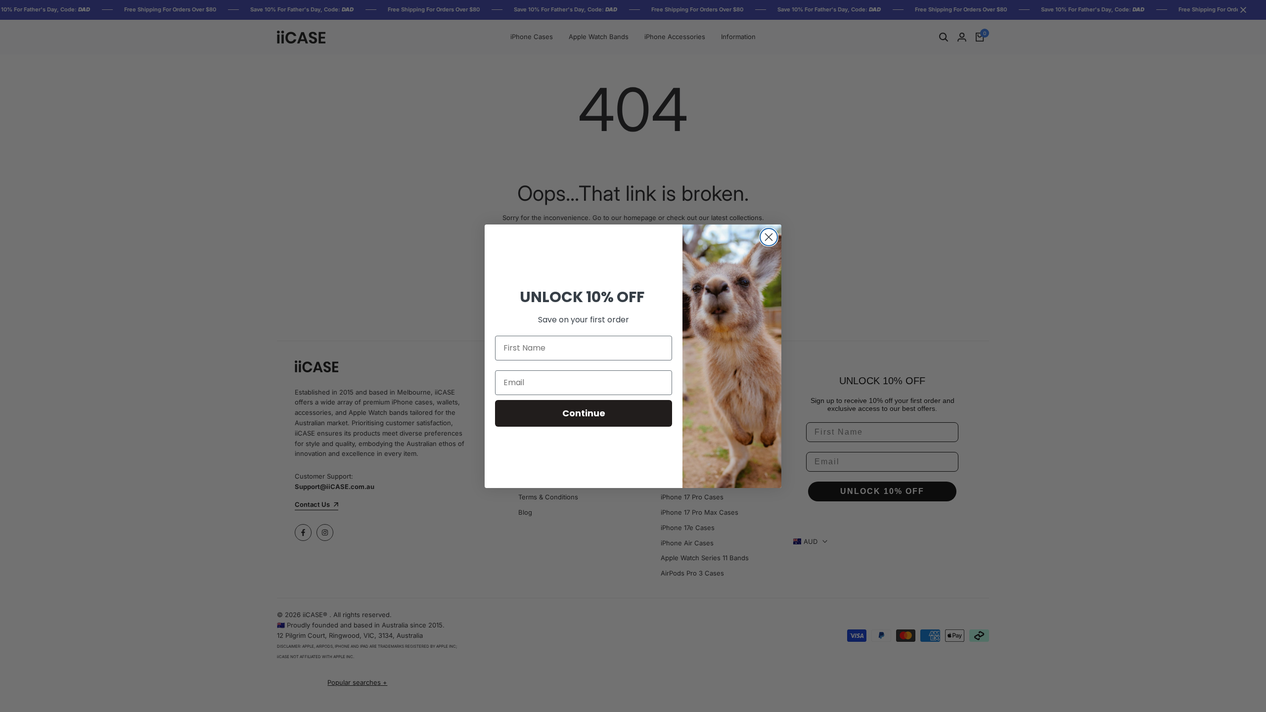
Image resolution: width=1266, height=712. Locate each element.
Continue (583, 413)
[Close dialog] (768, 237)
